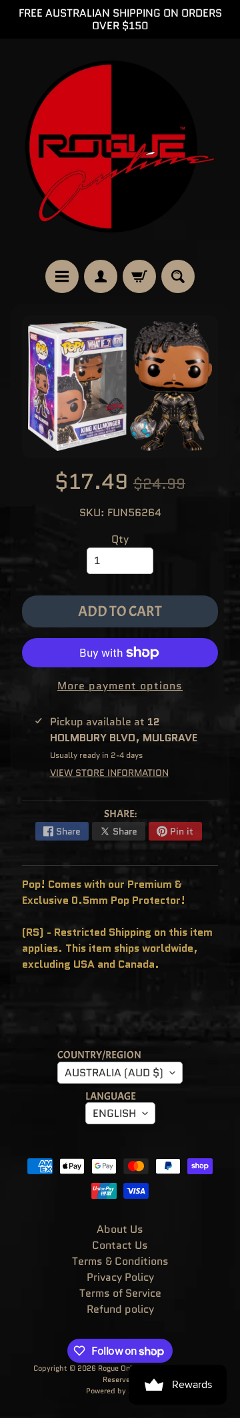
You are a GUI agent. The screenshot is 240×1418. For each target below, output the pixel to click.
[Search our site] (178, 276)
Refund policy (120, 1309)
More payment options (120, 685)
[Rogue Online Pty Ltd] (120, 149)
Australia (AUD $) (114, 1072)
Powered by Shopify (120, 1390)
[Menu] (62, 276)
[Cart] (139, 276)
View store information (109, 772)
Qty (120, 539)
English (114, 1113)
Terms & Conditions (120, 1261)
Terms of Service (120, 1293)
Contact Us (120, 1245)
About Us (120, 1229)
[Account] (100, 276)
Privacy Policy (120, 1277)
